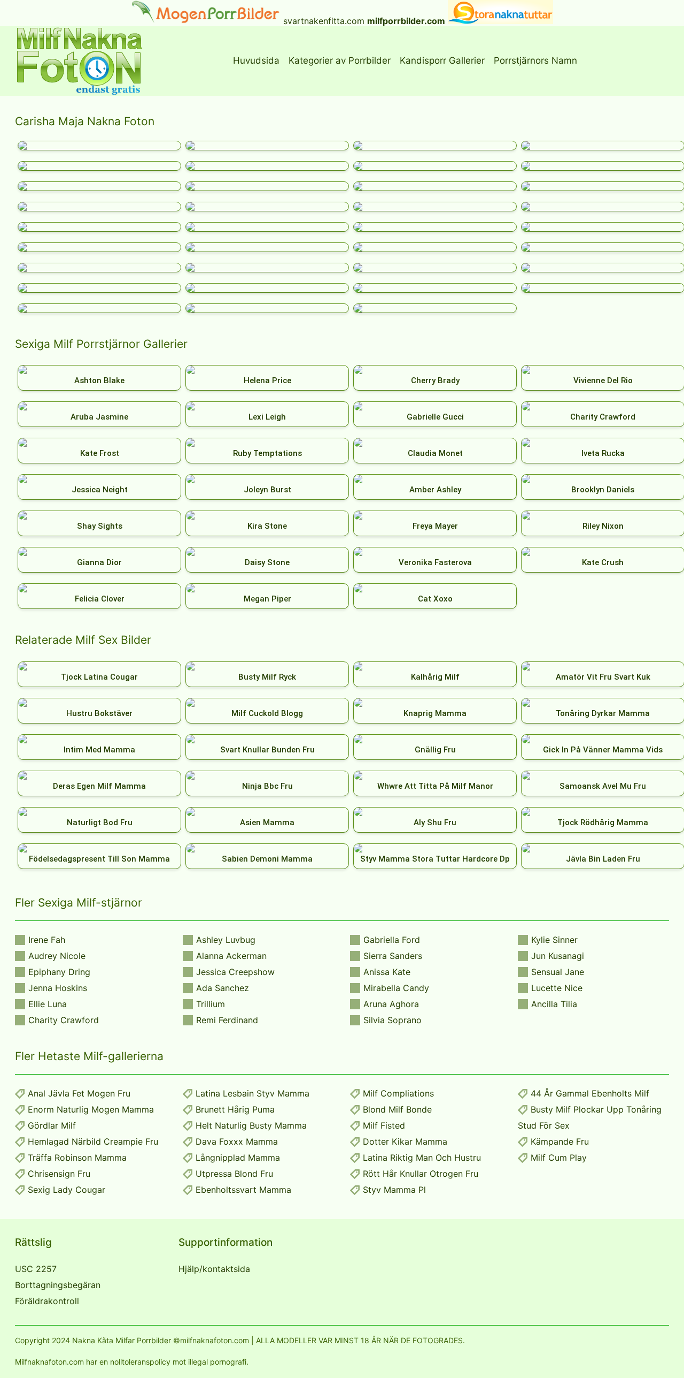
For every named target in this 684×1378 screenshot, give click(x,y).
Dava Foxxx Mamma (237, 1141)
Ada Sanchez (222, 988)
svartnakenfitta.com (323, 21)
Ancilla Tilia (554, 1004)
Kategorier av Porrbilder (340, 60)
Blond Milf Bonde (397, 1109)
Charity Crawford (63, 1020)
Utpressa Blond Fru (234, 1173)
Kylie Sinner (554, 939)
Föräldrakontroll (47, 1301)
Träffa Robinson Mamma (77, 1157)
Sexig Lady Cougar (66, 1189)
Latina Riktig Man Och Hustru (422, 1157)
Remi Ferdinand (227, 1020)
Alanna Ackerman (231, 955)
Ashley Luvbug (225, 939)
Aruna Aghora (391, 1004)
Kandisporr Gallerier (442, 60)
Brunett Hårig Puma (235, 1109)
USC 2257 (36, 1268)
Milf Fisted (384, 1125)
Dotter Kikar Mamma (405, 1141)
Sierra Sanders (392, 955)
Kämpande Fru (560, 1141)
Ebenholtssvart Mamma (243, 1189)
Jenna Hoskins (57, 988)
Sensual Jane (557, 971)
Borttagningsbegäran (57, 1285)
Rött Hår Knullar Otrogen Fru (420, 1173)
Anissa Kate (386, 971)
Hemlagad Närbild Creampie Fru (93, 1141)
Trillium (210, 1004)
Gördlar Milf (52, 1125)
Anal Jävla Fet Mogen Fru (79, 1093)
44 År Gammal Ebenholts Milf (590, 1093)
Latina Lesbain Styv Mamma (252, 1093)
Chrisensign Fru (59, 1173)
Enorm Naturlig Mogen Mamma (91, 1109)
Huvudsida (256, 60)
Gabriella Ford (391, 939)
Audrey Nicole (57, 955)
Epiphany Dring (59, 971)
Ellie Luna (47, 1004)
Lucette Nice (556, 988)
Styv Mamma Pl (394, 1189)
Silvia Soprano (392, 1020)
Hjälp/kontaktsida (214, 1268)
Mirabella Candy (396, 988)
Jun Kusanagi (557, 955)
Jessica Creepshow (235, 971)
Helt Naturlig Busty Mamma (251, 1125)
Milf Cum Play (559, 1157)
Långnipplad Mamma (238, 1157)
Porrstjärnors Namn (535, 60)
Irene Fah (46, 939)
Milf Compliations (398, 1093)
